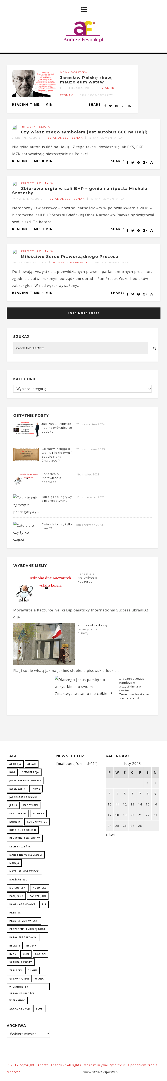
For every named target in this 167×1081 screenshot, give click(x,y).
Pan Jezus (16, 896)
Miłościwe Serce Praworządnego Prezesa (70, 256)
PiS (44, 904)
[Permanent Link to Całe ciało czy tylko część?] (26, 539)
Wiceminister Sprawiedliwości (21, 987)
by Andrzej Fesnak (65, 137)
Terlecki (15, 970)
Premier (15, 912)
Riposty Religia (35, 126)
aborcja (15, 764)
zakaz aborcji (19, 1008)
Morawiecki (17, 887)
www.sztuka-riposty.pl (102, 1072)
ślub (39, 1008)
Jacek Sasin (17, 788)
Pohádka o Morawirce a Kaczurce (51, 477)
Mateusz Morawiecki (24, 871)
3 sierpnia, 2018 (26, 137)
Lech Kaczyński (20, 846)
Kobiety (15, 821)
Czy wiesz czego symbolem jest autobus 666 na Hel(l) (84, 132)
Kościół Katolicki (22, 830)
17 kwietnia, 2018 (27, 198)
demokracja (30, 772)
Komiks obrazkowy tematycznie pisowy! (92, 629)
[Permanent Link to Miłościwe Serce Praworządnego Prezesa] (14, 252)
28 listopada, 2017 (29, 262)
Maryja (14, 863)
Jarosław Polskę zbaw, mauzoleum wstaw (86, 80)
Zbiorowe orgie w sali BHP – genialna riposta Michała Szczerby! (79, 190)
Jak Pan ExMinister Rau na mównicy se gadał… (57, 427)
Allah (31, 764)
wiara (39, 978)
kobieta (38, 813)
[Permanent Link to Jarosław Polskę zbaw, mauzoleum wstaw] (34, 96)
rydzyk (31, 945)
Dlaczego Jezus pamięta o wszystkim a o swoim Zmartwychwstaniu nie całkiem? (134, 688)
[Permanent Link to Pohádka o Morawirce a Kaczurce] (26, 484)
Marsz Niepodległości (25, 854)
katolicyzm (17, 813)
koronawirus (37, 821)
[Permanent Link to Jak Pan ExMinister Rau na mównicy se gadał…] (26, 436)
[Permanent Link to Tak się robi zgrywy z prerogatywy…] (26, 511)
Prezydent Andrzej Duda (27, 929)
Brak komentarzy (96, 95)
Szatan (40, 953)
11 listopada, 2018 (76, 88)
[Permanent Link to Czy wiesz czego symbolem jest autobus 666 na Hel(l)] (14, 128)
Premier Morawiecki (23, 920)
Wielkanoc (17, 1000)
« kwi (110, 834)
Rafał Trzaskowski (23, 937)
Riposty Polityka (37, 183)
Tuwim (32, 970)
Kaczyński (30, 805)
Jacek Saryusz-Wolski (25, 780)
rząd (13, 953)
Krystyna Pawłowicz (24, 838)
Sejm (26, 953)
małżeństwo (18, 879)
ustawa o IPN (19, 978)
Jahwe (36, 788)
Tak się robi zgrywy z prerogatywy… (57, 498)
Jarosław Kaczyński (23, 797)
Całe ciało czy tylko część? (57, 526)
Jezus (13, 805)
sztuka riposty (20, 962)
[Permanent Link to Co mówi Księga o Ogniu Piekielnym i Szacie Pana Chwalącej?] (26, 461)
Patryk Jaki (38, 896)
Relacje (14, 945)
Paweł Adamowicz (22, 904)
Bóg (12, 772)
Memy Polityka (74, 72)
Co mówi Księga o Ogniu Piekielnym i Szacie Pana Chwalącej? (57, 454)
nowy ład (40, 887)
